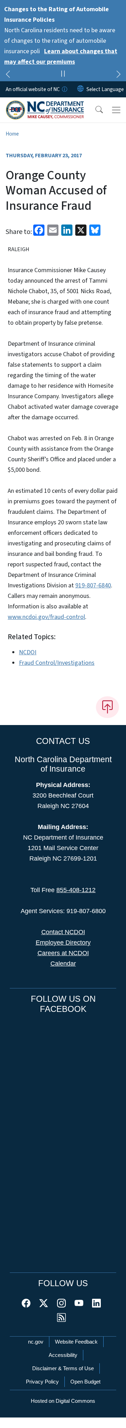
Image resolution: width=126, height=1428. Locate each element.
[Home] (45, 105)
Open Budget (85, 1382)
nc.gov (35, 1342)
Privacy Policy (42, 1382)
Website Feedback (76, 1342)
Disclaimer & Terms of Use (63, 1368)
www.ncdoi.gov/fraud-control (46, 617)
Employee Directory (63, 942)
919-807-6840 (93, 585)
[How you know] (64, 89)
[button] (94, 110)
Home (12, 134)
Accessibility (63, 1355)
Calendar (63, 963)
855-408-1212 (76, 890)
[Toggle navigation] (116, 110)
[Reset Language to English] (80, 89)
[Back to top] (107, 707)
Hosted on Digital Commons (63, 1401)
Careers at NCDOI (63, 953)
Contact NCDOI (63, 932)
